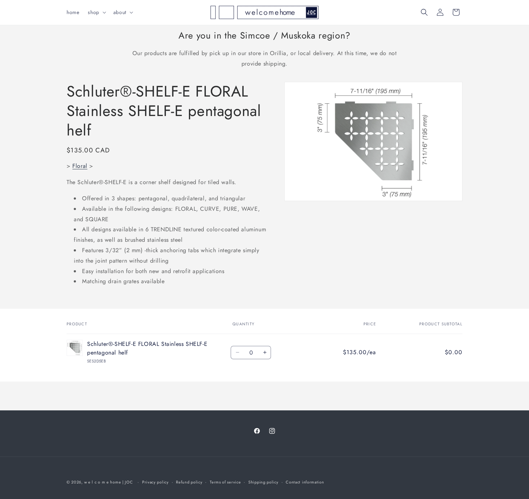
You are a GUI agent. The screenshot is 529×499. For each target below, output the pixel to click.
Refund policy (189, 482)
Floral (79, 166)
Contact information (305, 482)
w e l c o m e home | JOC (108, 482)
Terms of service (225, 482)
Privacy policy (155, 482)
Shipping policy (263, 482)
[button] (96, 12)
